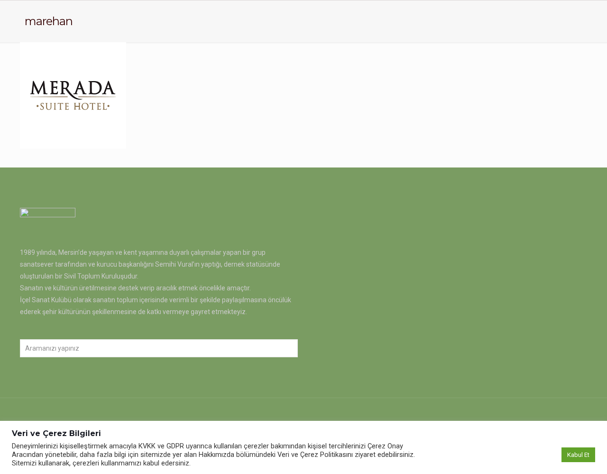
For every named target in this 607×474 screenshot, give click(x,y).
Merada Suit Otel (77, 127)
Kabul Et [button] (578, 454)
